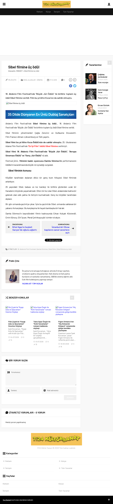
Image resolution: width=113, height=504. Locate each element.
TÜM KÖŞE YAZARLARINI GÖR (97, 120)
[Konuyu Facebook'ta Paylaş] (70, 86)
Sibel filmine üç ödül (64, 249)
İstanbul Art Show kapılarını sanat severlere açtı (56, 230)
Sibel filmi (52, 249)
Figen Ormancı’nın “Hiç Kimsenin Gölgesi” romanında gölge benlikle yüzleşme (66, 326)
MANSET (19, 71)
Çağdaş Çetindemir (102, 73)
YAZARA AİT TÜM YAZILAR (32, 283)
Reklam (40, 11)
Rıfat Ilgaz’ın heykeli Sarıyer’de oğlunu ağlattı (24, 228)
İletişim (57, 11)
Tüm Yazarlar (68, 11)
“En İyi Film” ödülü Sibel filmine (43, 146)
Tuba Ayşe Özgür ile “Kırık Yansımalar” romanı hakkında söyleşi (41, 325)
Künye (48, 11)
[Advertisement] (56, 36)
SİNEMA (40, 80)
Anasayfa (11, 71)
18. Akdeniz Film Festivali (27, 249)
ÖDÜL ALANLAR (30, 80)
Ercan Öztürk (103, 103)
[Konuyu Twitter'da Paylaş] (74, 86)
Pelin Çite (12, 80)
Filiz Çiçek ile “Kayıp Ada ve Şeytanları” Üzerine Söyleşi (16, 324)
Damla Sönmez (42, 249)
